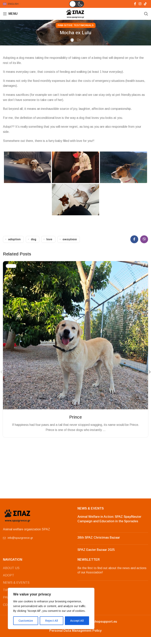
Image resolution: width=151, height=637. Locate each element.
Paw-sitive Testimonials (76, 25)
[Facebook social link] (135, 4)
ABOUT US (11, 568)
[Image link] (17, 515)
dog (33, 239)
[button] (76, 4)
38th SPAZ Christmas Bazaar (98, 537)
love (49, 239)
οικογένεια (70, 239)
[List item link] (38, 538)
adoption (14, 239)
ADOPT (8, 575)
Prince (75, 417)
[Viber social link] (144, 239)
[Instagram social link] (140, 4)
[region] (51, 608)
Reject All (51, 620)
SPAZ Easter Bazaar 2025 (96, 549)
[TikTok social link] (145, 4)
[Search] (146, 14)
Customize (25, 620)
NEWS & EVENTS (16, 582)
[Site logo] (75, 13)
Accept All (77, 620)
